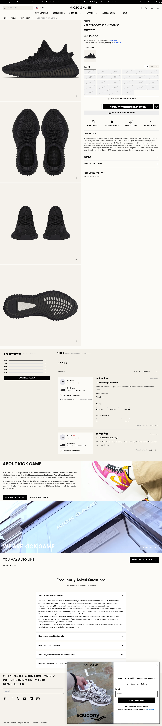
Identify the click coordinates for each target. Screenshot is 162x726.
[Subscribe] (60, 690)
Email (117, 689)
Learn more (113, 40)
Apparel (90, 13)
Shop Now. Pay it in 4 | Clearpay (39, 2)
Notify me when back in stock (128, 107)
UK (147, 66)
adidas (13, 18)
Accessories (108, 13)
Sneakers (74, 13)
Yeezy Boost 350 (26, 18)
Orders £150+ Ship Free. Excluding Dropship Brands (88, 2)
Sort (136, 372)
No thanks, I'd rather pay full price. (136, 706)
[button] (75, 13)
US (152, 66)
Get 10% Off (136, 700)
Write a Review (32, 378)
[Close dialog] (157, 664)
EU (156, 66)
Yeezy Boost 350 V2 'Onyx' (76, 390)
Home (5, 18)
